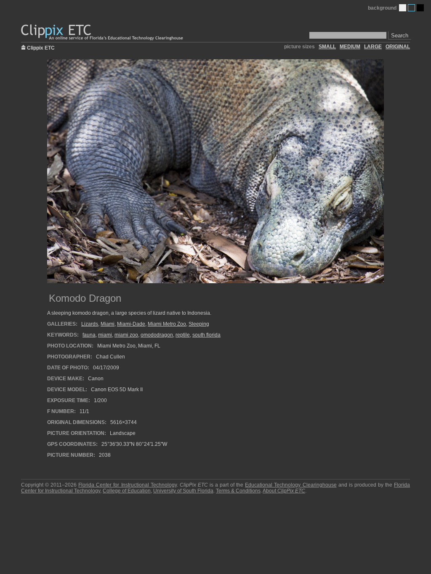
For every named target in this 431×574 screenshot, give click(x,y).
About (284, 491)
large (373, 47)
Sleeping (199, 324)
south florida (206, 335)
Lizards (89, 324)
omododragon (157, 335)
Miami (107, 324)
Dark (420, 7)
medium (350, 47)
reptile (183, 335)
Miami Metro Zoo (167, 324)
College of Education (127, 491)
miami (105, 335)
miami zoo (126, 335)
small (327, 47)
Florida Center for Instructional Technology (127, 485)
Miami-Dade (131, 324)
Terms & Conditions (238, 491)
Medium (411, 7)
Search (399, 35)
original (398, 47)
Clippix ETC (41, 47)
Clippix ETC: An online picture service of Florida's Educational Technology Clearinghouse (103, 32)
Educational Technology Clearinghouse (290, 485)
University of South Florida (183, 491)
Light (402, 7)
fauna (89, 335)
